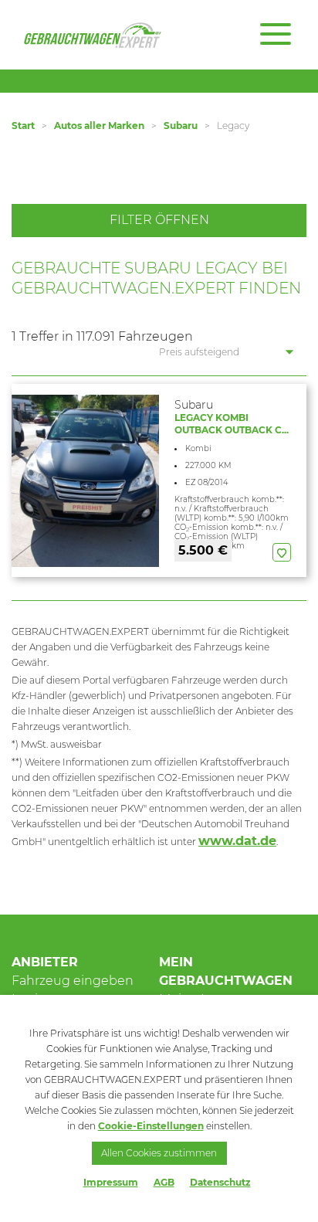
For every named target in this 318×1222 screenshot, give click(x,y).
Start (23, 125)
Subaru (181, 125)
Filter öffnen (159, 219)
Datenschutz (220, 1182)
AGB (164, 1182)
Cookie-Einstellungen (151, 1126)
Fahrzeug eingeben (73, 980)
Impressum (110, 1182)
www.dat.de (237, 840)
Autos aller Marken (99, 125)
